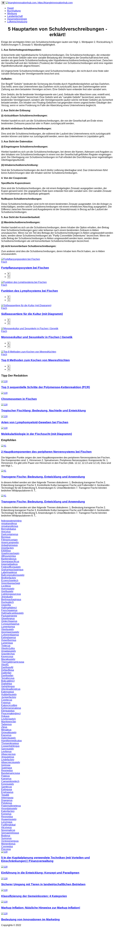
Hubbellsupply (9, 694)
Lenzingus (6, 822)
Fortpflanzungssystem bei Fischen (25, 267)
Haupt (10, 8)
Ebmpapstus (8, 710)
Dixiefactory (7, 548)
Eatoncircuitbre (9, 705)
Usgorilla (6, 605)
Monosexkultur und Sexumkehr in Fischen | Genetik (36, 337)
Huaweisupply (8, 819)
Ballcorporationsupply (12, 575)
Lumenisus (7, 643)
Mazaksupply (8, 659)
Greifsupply (7, 591)
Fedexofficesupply (11, 567)
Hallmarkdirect (9, 607)
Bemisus (5, 537)
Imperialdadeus (9, 564)
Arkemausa (7, 797)
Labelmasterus (9, 572)
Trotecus (5, 645)
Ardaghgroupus (9, 545)
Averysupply (7, 588)
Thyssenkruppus (10, 743)
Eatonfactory (8, 811)
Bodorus (5, 835)
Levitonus (6, 751)
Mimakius (6, 729)
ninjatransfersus (9, 526)
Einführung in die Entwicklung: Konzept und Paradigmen (40, 872)
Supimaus (6, 767)
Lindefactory (7, 759)
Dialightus (6, 683)
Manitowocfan (8, 721)
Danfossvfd (7, 667)
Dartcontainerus (9, 534)
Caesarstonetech (10, 781)
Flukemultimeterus (11, 805)
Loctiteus (6, 586)
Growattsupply (8, 732)
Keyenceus (7, 656)
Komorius (6, 814)
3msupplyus (7, 757)
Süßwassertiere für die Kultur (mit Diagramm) (32, 313)
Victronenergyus (10, 841)
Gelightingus (8, 686)
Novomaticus (8, 830)
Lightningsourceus (11, 594)
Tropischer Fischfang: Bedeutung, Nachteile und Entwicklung (43, 410)
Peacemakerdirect (11, 713)
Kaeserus (6, 778)
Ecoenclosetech (9, 580)
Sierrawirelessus (10, 833)
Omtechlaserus (9, 621)
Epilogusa (6, 789)
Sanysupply (7, 748)
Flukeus (5, 776)
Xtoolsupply (7, 629)
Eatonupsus (7, 691)
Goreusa (5, 765)
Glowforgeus (8, 618)
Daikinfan (6, 672)
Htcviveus (6, 827)
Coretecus (6, 700)
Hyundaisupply (9, 808)
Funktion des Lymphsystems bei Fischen (29, 290)
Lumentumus (8, 626)
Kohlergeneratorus (11, 708)
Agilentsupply (8, 738)
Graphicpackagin (10, 553)
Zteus (4, 727)
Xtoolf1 (5, 664)
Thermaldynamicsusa (12, 662)
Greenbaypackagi (10, 583)
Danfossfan (7, 675)
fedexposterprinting (11, 520)
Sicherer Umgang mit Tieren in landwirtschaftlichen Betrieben (43, 884)
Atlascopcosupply (10, 762)
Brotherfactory (8, 577)
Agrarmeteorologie (17, 19)
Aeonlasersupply (10, 632)
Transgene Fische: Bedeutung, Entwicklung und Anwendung (43, 476)
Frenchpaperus (9, 610)
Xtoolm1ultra (8, 648)
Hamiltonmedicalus (11, 740)
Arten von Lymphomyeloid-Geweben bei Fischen (34, 422)
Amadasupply (8, 651)
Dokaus (5, 716)
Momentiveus (8, 843)
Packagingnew (9, 615)
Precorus (6, 849)
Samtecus (6, 786)
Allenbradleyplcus (10, 689)
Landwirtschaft (15, 16)
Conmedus (7, 846)
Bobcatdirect (8, 681)
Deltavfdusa (7, 670)
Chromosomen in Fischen (19, 398)
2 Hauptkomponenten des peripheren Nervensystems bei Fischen (46, 451)
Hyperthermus (8, 640)
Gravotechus (8, 653)
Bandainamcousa (10, 773)
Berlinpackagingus (11, 599)
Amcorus (6, 531)
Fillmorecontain (9, 539)
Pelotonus (6, 803)
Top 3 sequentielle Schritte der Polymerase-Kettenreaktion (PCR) (45, 387)
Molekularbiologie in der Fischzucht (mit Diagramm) (36, 433)
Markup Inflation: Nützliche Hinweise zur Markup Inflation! (40, 907)
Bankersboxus (8, 558)
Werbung (12, 13)
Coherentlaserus (10, 634)
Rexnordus (7, 816)
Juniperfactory (8, 697)
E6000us (6, 550)
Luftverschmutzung (17, 21)
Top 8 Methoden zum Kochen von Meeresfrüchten (35, 360)
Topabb (5, 795)
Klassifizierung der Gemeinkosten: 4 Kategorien (34, 896)
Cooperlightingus (10, 746)
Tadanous (6, 724)
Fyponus (5, 702)
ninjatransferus (9, 523)
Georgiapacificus (10, 561)
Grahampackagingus (12, 569)
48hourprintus (8, 556)
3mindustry (7, 596)
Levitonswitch (8, 719)
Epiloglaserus (8, 637)
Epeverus (6, 735)
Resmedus (7, 770)
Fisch (4, 262)
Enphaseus (7, 792)
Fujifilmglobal (8, 824)
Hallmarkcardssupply (12, 613)
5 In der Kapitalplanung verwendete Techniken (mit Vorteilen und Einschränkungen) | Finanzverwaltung (45, 859)
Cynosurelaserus (10, 624)
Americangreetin (10, 542)
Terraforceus (7, 678)
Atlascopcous (8, 754)
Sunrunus (6, 838)
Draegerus (6, 800)
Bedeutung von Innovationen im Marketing (30, 919)
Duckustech (7, 602)
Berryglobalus (8, 529)
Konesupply (7, 784)
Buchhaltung (14, 10)
